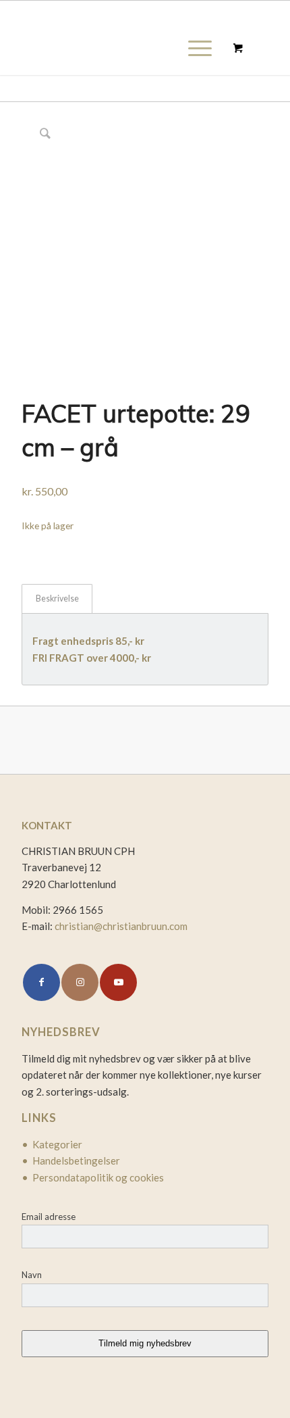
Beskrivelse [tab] (57, 598)
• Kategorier (52, 1144)
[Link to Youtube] (118, 982)
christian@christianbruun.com (121, 926)
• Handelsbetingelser (71, 1160)
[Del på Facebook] (41, 982)
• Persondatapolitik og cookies (93, 1177)
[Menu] (193, 48)
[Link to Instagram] (79, 982)
